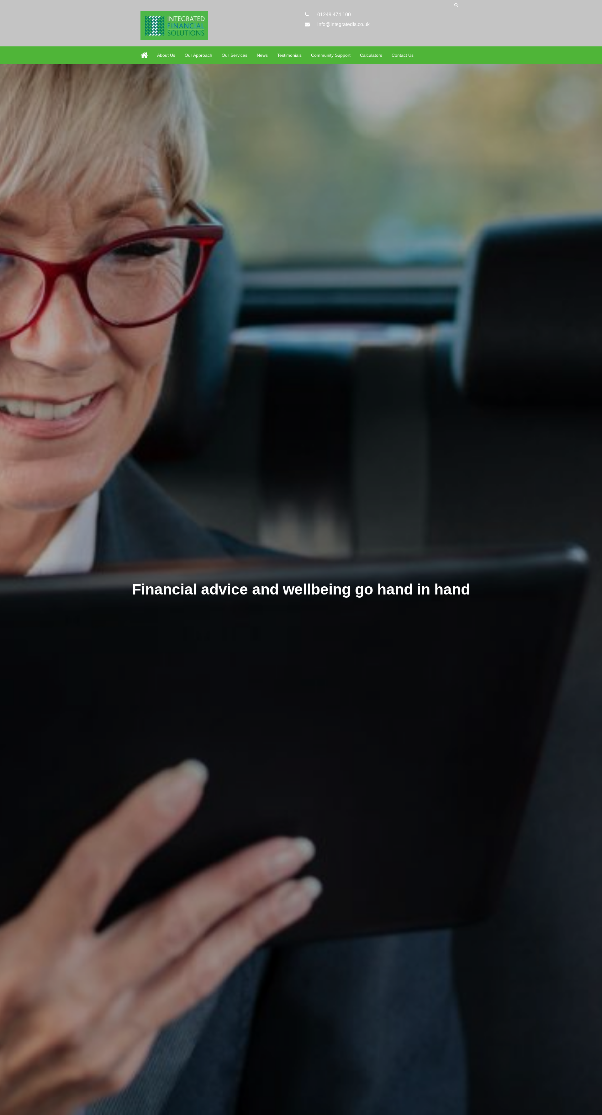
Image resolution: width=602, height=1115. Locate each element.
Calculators (371, 55)
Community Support (331, 55)
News (262, 55)
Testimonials (289, 55)
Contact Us (403, 55)
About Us (166, 55)
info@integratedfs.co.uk (343, 24)
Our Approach (198, 55)
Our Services (234, 55)
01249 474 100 (333, 14)
